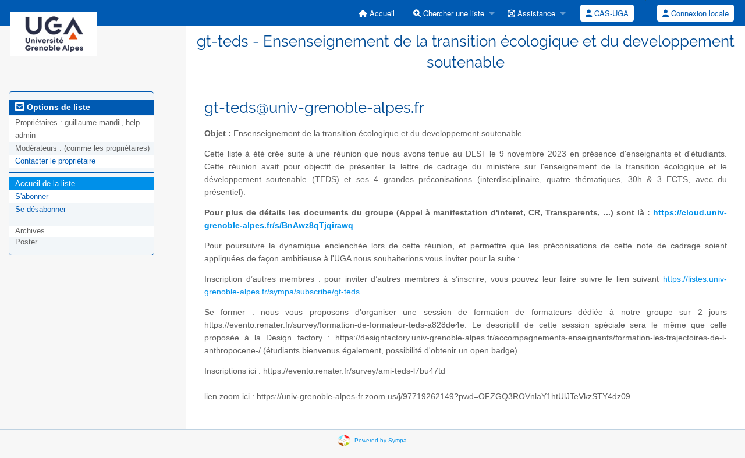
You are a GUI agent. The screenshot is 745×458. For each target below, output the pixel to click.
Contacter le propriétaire (55, 161)
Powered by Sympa (380, 440)
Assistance (535, 13)
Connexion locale (699, 13)
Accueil (381, 13)
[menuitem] (376, 13)
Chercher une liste (452, 13)
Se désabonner (40, 209)
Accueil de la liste (45, 183)
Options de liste (57, 107)
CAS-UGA (610, 13)
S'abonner (31, 196)
